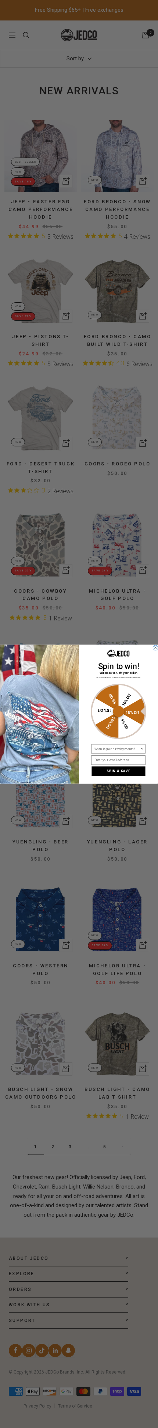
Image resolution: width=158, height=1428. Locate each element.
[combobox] (117, 748)
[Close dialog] (155, 647)
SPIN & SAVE (118, 771)
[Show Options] (142, 748)
